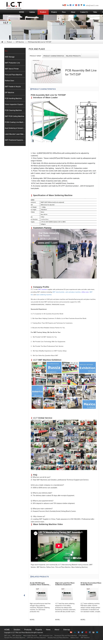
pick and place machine (73, 292)
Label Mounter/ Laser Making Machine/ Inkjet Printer (15, 134)
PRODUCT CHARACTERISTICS (53, 56)
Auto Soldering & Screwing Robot (15, 128)
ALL (6, 51)
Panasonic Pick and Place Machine (66, 635)
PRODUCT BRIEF (35, 56)
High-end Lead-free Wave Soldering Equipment (65, 584)
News (64, 12)
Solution (32, 12)
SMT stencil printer (58, 292)
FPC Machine (83, 635)
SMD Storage (9, 57)
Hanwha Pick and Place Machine (58, 637)
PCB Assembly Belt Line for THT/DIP (39, 42)
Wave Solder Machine (30, 635)
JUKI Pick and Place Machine (36, 637)
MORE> (32, 620)
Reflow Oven (9, 80)
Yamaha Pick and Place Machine (14, 637)
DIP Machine (20, 42)
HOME (21, 12)
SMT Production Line (12, 63)
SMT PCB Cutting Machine (14, 116)
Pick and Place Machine (13, 74)
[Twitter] (73, 5)
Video (95, 12)
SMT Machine (16, 635)
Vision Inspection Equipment (15, 104)
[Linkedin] (68, 5)
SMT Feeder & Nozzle (13, 86)
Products (43, 12)
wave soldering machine (44, 294)
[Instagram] (81, 5)
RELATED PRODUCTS (73, 56)
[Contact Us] (84, 5)
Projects (54, 12)
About (73, 12)
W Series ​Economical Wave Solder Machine (91, 584)
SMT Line (7, 635)
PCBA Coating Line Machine (15, 122)
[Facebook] (70, 5)
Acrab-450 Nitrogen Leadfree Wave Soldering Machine (39, 585)
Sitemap (66, 629)
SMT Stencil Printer (12, 68)
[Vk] (79, 5)
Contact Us (84, 12)
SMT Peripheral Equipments (15, 140)
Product (9, 42)
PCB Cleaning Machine (13, 110)
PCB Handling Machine (13, 98)
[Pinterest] (76, 5)
